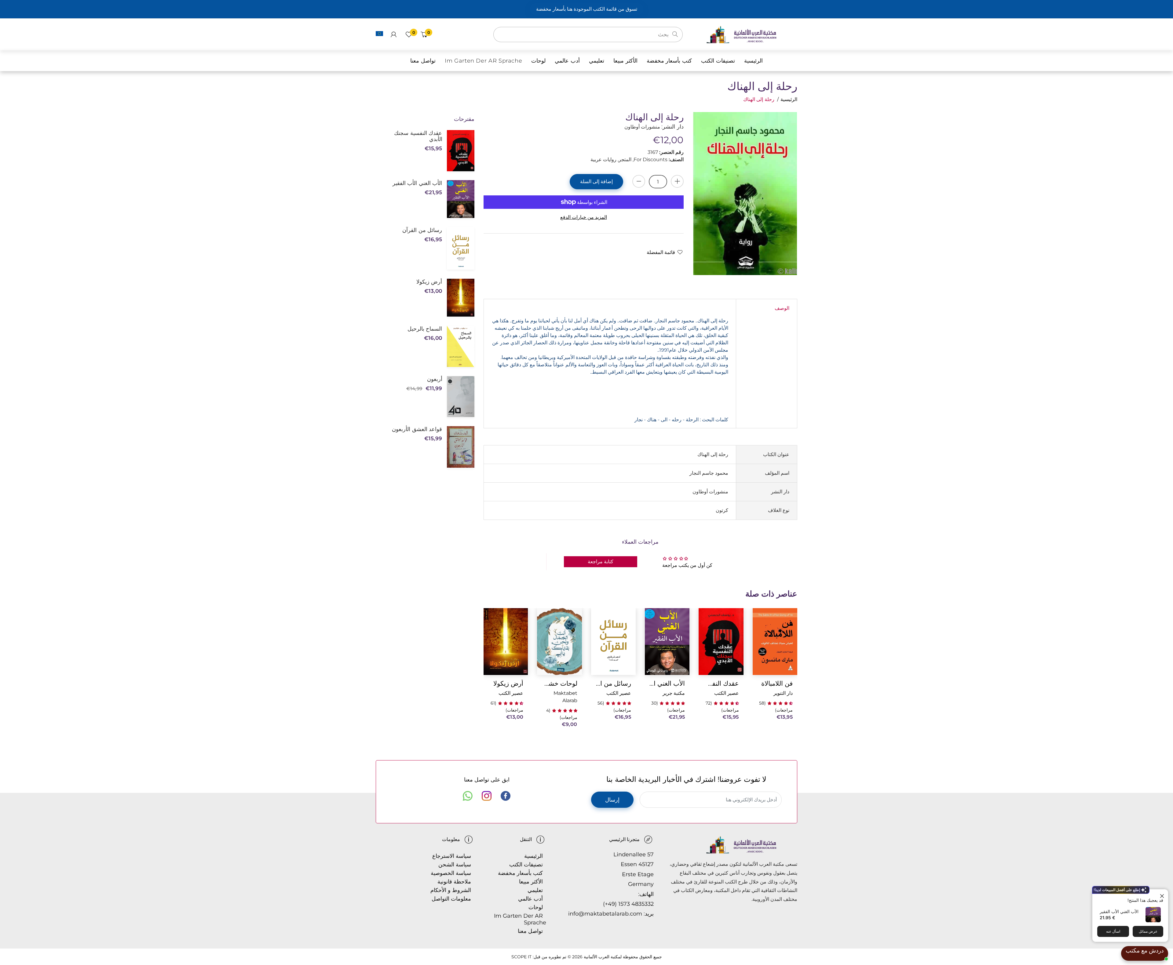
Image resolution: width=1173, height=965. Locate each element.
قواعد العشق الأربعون (417, 429)
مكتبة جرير (674, 693)
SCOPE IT (521, 957)
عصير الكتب (726, 693)
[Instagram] (486, 796)
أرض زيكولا (508, 683)
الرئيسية (788, 99)
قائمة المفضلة (661, 252)
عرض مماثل (1148, 931)
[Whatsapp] (468, 796)
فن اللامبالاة (777, 683)
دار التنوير (783, 693)
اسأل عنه (1113, 931)
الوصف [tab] (782, 308)
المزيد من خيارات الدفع (583, 217)
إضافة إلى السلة (596, 181)
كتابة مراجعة (600, 561)
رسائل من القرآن (613, 683)
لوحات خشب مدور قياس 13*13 (559, 683)
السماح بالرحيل (424, 329)
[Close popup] (1162, 894)
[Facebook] (505, 796)
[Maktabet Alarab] (751, 34)
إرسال (612, 799)
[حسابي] (393, 34)
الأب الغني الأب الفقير (1119, 911)
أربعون (434, 379)
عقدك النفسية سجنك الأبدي (721, 683)
